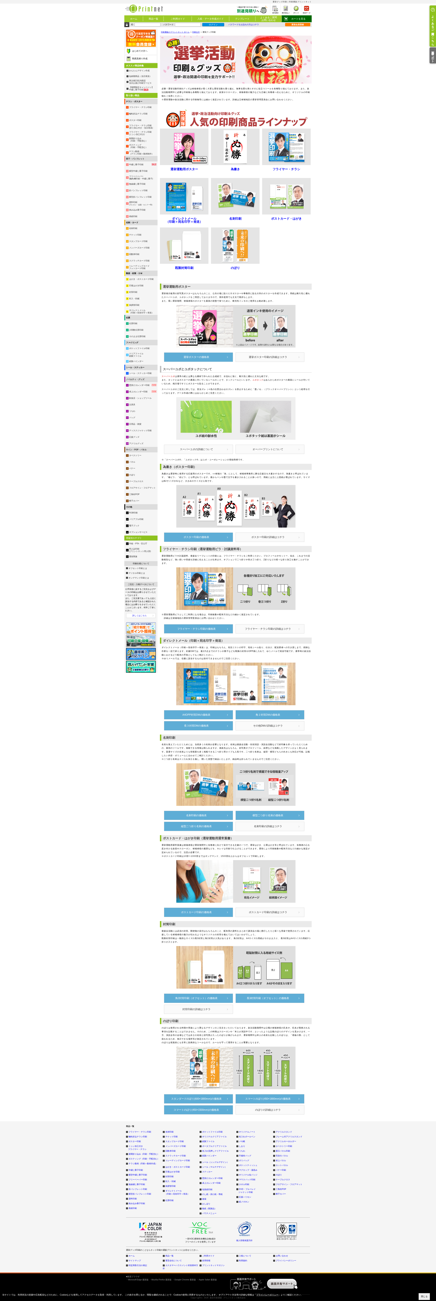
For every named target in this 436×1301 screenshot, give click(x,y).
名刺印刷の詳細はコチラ (268, 826)
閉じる (424, 1296)
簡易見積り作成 (139, 58)
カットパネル (282, 1165)
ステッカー (207, 1172)
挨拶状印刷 (170, 1186)
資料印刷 (133, 1198)
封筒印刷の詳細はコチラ (196, 1009)
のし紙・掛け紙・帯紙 (212, 1194)
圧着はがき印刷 (172, 1172)
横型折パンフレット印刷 (140, 1194)
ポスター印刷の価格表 (196, 537)
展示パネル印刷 (283, 1151)
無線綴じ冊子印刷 (137, 1184)
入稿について (245, 1256)
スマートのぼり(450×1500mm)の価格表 (196, 1109)
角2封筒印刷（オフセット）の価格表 (196, 998)
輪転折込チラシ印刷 (138, 1136)
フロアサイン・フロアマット (289, 1184)
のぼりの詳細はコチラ (268, 1109)
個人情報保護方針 (244, 1240)
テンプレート (242, 18)
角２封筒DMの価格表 (268, 714)
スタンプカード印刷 (174, 1141)
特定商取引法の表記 (138, 1265)
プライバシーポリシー (286, 1260)
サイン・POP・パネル (136, 450)
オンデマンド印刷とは (139, 578)
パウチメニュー (209, 1213)
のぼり (279, 1175)
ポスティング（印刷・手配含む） (144, 1159)
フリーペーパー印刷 (138, 1179)
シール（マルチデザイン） (214, 1167)
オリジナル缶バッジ (248, 1175)
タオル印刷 (244, 1184)
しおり (242, 1146)
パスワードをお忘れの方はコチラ (243, 24)
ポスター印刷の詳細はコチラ (268, 537)
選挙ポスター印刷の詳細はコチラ (268, 357)
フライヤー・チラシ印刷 (140, 1132)
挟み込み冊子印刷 (137, 1203)
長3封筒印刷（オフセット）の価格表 (268, 998)
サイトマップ (135, 1260)
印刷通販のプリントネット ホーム (175, 32)
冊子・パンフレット (135, 159)
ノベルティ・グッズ (135, 379)
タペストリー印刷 (284, 1146)
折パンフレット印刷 (138, 1189)
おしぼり (206, 1204)
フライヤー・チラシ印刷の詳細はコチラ (268, 628)
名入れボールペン (247, 1136)
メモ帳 (242, 1141)
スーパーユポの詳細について (196, 449)
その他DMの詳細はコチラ (268, 725)
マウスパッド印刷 (247, 1179)
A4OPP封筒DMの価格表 (196, 714)
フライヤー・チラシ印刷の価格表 (196, 628)
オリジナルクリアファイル (214, 1136)
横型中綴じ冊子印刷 (138, 1175)
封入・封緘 (170, 1181)
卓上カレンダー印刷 (211, 1183)
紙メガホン (244, 1202)
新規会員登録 (298, 24)
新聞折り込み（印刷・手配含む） (144, 1154)
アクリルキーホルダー (286, 1141)
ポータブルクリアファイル (214, 1146)
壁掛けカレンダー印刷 (212, 1178)
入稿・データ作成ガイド (210, 18)
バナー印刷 (281, 1170)
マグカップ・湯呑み (248, 1170)
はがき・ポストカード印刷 (177, 1167)
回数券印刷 (170, 1151)
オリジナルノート (247, 1132)
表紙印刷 (133, 1208)
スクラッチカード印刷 (175, 1156)
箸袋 (204, 1199)
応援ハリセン (245, 1197)
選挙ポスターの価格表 (196, 357)
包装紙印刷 (207, 1189)
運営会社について (173, 1260)
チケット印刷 (171, 1136)
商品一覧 (153, 18)
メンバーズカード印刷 (175, 1146)
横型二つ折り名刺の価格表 (268, 815)
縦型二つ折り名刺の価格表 (196, 826)
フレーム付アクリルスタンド (289, 1136)
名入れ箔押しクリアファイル (215, 1151)
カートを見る (298, 18)
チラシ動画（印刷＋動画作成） (143, 1163)
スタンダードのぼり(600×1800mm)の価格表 (196, 1098)
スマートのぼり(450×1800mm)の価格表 (268, 1098)
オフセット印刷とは (138, 568)
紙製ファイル (208, 1141)
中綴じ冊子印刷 (136, 1170)
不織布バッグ (245, 1156)
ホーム (133, 18)
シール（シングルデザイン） (215, 1162)
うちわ (242, 1151)
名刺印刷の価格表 (196, 815)
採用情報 (206, 1260)
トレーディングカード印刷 (177, 1160)
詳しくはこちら (139, 615)
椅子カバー (281, 1194)
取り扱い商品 (132, 95)
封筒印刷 (169, 1176)
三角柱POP (281, 1189)
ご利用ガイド (178, 18)
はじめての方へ (139, 51)
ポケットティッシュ (248, 1165)
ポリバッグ (244, 1160)
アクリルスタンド (284, 1132)
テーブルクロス (283, 1179)
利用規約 (243, 1260)
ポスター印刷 (135, 1141)
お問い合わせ (282, 1256)
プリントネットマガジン (213, 1265)
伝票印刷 (169, 1200)
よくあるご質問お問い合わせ (268, 18)
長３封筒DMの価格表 (196, 725)
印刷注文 (196, 32)
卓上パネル (281, 1160)
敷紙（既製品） (209, 1208)
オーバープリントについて (268, 449)
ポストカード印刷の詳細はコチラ (268, 912)
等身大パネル (282, 1156)
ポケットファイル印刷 (212, 1132)
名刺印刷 (169, 1132)
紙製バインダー (209, 1156)
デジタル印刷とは (137, 573)
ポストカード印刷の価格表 (196, 912)
